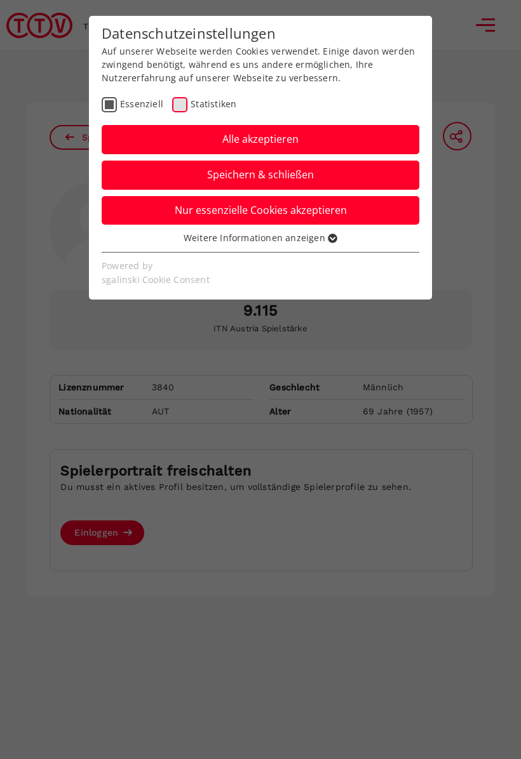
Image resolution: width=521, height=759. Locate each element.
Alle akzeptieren (260, 139)
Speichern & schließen (260, 175)
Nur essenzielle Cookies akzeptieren (261, 210)
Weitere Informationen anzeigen (256, 238)
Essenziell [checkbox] (141, 104)
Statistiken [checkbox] (213, 104)
